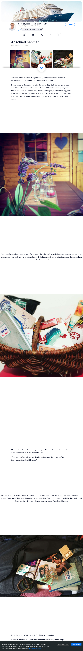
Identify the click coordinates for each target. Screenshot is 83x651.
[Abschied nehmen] (20, 60)
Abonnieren (70, 24)
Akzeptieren (76, 644)
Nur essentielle (63, 644)
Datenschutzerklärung (35, 648)
